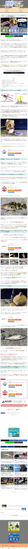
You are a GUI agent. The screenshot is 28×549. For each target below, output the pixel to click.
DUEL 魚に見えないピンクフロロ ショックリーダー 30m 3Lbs (16, 150)
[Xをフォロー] (20, 446)
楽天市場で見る (18, 153)
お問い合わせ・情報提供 (5, 545)
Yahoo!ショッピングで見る (11, 321)
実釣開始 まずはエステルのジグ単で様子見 (8, 81)
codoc (24, 75)
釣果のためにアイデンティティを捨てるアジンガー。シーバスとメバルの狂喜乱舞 (13, 83)
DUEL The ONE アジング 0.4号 (12, 187)
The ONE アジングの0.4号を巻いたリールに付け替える (9, 82)
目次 (13, 78)
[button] (18, 36)
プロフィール (14, 545)
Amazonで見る (11, 153)
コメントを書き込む (14, 515)
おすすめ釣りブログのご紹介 (14, 546)
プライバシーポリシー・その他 (23, 545)
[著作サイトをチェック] (7, 446)
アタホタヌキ (19, 75)
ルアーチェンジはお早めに (5, 84)
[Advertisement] (14, 420)
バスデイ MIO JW (10, 317)
